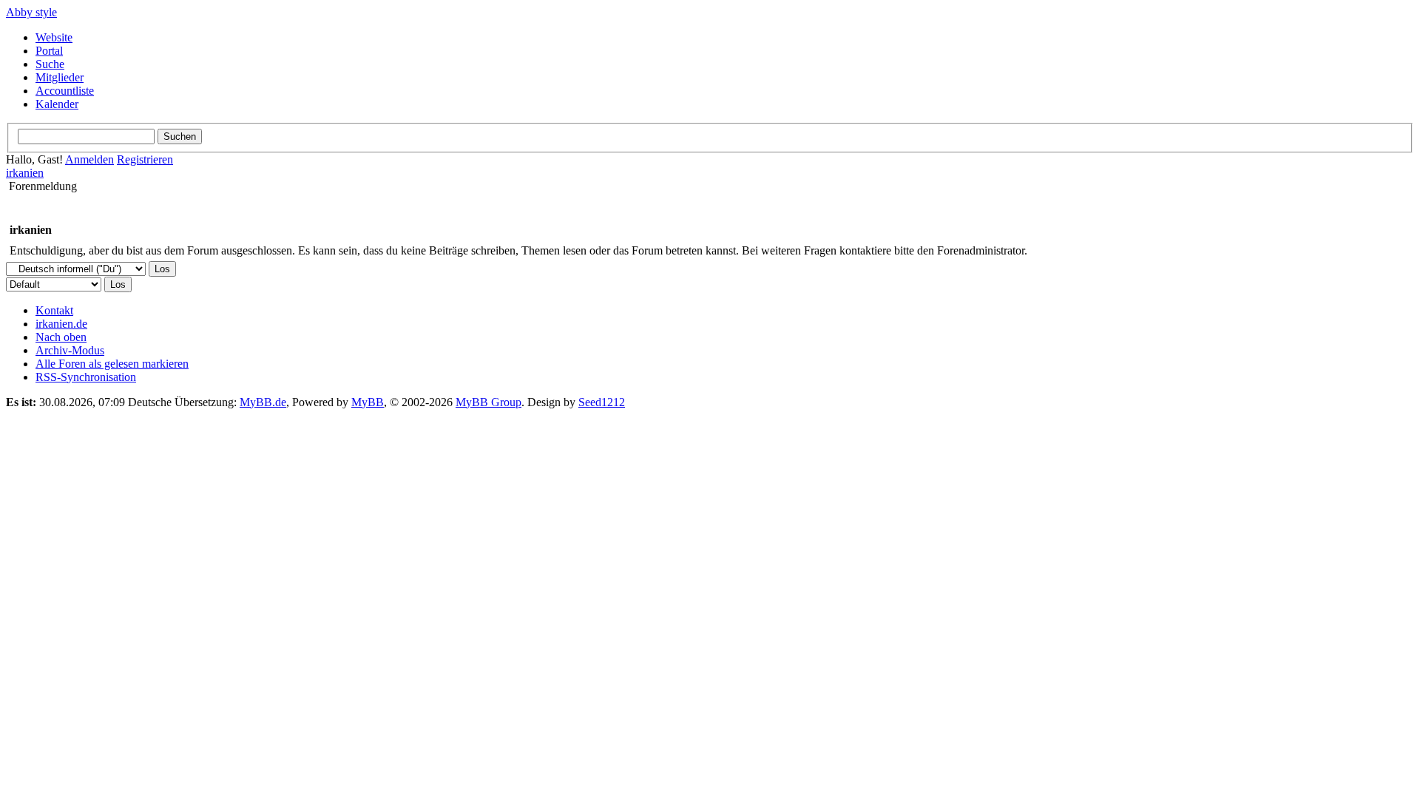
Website (54, 37)
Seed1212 (601, 402)
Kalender (57, 104)
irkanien (25, 172)
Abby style (31, 12)
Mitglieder (60, 77)
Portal (49, 50)
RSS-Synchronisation (86, 377)
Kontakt (54, 310)
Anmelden (89, 159)
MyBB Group (488, 402)
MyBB (367, 402)
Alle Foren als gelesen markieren (112, 363)
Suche (50, 64)
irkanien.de (61, 323)
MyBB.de (263, 402)
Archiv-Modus (70, 350)
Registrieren (145, 159)
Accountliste (65, 90)
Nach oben (61, 337)
